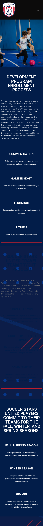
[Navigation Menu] (38, 10)
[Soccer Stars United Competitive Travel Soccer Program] (9, 10)
